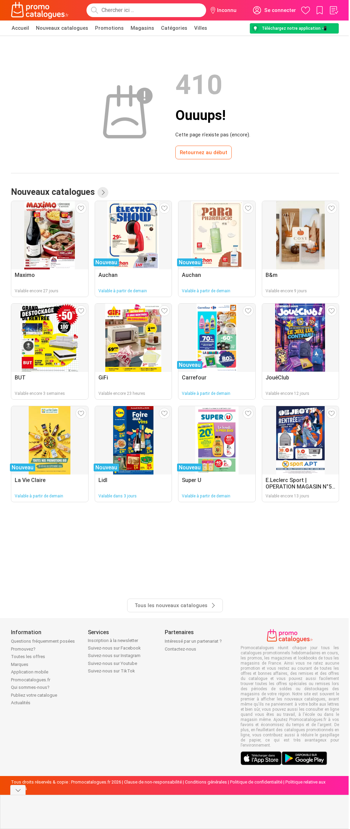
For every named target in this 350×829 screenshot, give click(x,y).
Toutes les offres (28, 656)
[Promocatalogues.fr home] (40, 10)
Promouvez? (23, 649)
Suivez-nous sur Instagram (114, 655)
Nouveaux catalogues (62, 28)
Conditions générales (206, 782)
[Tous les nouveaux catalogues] (102, 192)
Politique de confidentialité (256, 782)
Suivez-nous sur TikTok (111, 670)
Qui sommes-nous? (30, 687)
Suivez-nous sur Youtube (112, 663)
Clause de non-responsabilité (153, 782)
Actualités (20, 702)
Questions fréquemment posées (43, 641)
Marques (19, 664)
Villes (200, 28)
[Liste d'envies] (333, 10)
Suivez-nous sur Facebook (114, 648)
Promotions (109, 28)
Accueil (20, 28)
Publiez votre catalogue (34, 695)
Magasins (142, 28)
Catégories (174, 28)
